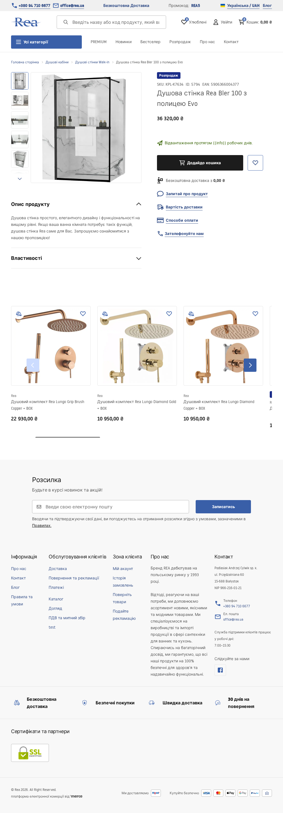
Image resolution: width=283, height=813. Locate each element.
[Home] (26, 22)
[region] (19, 127)
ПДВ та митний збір (67, 617)
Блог (267, 5)
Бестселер (150, 41)
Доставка (58, 568)
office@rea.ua (72, 5)
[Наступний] (250, 365)
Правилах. (41, 525)
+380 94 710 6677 (34, 5)
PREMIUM (99, 41)
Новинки (124, 41)
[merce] (76, 796)
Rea (13, 396)
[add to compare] (18, 313)
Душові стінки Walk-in (92, 62)
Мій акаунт (123, 568)
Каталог (56, 599)
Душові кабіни (57, 62)
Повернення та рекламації (74, 578)
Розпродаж (180, 41)
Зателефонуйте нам (184, 233)
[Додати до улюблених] (82, 313)
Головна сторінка (25, 62)
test (52, 627)
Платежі (56, 587)
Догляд (55, 608)
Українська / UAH (243, 5)
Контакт (231, 41)
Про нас (207, 41)
